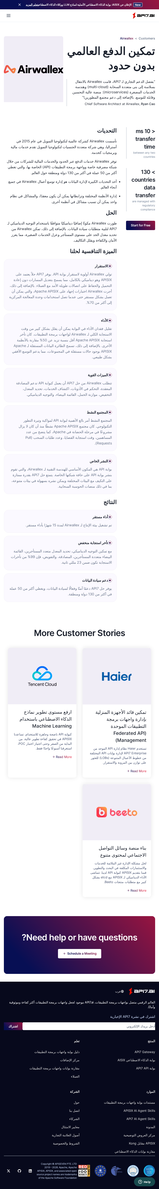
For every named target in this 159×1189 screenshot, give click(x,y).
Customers (147, 38)
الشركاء (74, 1119)
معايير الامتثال (70, 1127)
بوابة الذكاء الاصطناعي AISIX (136, 1060)
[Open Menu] (8, 15)
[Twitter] (8, 1171)
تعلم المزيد (32, 4)
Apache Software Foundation (61, 1177)
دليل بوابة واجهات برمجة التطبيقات (57, 1052)
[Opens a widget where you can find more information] (144, 1182)
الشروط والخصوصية (66, 1143)
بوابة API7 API (145, 1068)
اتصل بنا (74, 1111)
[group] (117, 676)
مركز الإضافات (70, 1060)
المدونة (150, 1127)
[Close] (19, 5)
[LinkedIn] (30, 1171)
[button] (119, 991)
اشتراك (13, 1026)
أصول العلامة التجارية (66, 1135)
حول (77, 1102)
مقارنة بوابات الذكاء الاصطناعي (135, 1151)
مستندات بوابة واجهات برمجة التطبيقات (129, 1102)
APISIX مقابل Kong (142, 1143)
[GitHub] (19, 1171)
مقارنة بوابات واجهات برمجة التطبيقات (54, 1068)
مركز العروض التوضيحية (139, 1135)
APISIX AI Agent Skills (139, 1111)
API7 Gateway (145, 1052)
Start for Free (140, 225)
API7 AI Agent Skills (140, 1119)
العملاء (75, 1076)
